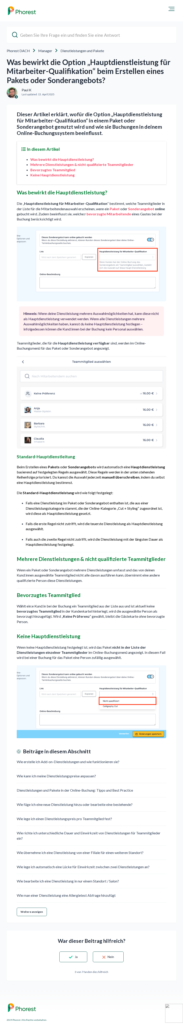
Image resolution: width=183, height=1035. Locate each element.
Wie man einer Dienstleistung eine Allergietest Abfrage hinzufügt (66, 895)
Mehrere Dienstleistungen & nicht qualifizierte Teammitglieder (81, 164)
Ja (76, 957)
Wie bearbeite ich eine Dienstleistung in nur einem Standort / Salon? (68, 881)
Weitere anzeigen (32, 911)
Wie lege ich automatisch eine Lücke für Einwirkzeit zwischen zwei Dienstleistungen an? (83, 867)
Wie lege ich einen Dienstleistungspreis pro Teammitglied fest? (64, 819)
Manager (45, 51)
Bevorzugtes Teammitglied (52, 170)
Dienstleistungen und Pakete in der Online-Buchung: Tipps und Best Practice (75, 790)
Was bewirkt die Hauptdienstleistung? (62, 159)
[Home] (22, 10)
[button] (171, 9)
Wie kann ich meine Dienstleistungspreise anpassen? (56, 776)
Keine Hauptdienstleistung (52, 175)
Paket (115, 209)
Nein (111, 957)
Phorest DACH (18, 51)
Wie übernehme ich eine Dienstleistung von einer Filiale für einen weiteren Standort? (80, 852)
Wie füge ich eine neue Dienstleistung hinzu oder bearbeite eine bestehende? (75, 804)
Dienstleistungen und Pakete (82, 51)
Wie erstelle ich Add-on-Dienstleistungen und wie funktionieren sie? (68, 762)
